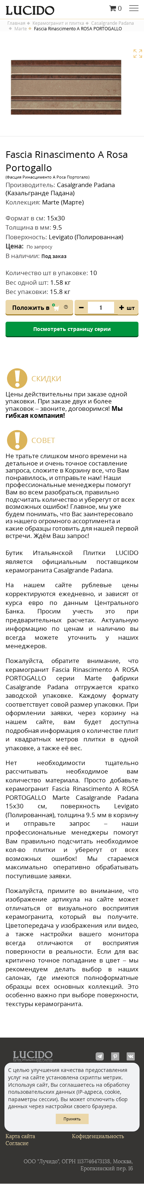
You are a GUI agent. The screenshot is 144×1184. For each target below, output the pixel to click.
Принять (72, 1119)
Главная (16, 23)
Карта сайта (20, 1136)
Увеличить (137, 53)
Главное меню (133, 9)
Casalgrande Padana (112, 23)
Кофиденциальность (98, 1136)
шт (131, 307)
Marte (20, 28)
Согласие (17, 1143)
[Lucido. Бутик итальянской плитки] (72, 8)
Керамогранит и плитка (58, 23)
